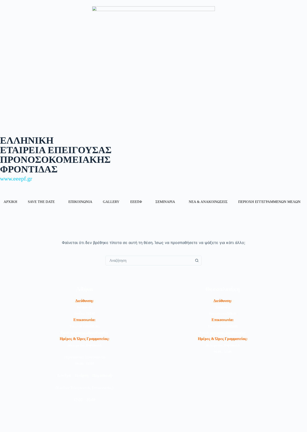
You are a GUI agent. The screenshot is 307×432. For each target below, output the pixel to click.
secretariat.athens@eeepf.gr (89, 333)
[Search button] (196, 260)
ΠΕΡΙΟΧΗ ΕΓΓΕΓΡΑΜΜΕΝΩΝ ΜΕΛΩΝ (269, 202)
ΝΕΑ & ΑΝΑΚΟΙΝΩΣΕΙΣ (208, 202)
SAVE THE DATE (41, 202)
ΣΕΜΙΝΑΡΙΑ (165, 202)
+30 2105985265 (88, 326)
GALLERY (111, 202)
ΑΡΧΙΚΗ (10, 202)
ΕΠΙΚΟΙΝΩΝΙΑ (80, 202)
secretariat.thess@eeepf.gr (227, 333)
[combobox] (149, 260)
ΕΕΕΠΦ (136, 202)
